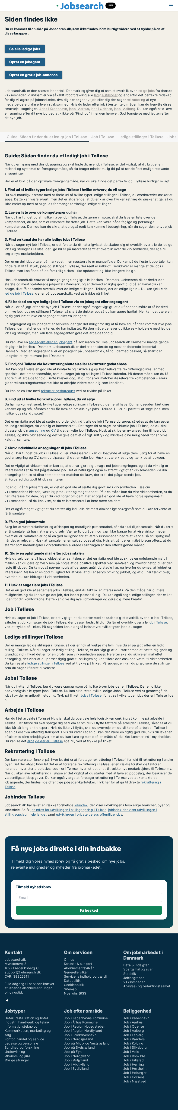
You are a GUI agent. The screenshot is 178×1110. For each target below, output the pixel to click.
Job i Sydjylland (76, 1068)
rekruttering (136, 100)
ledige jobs (146, 91)
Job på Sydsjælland (79, 1047)
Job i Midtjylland (76, 1064)
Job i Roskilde (134, 1056)
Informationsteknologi (21, 1026)
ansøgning (37, 430)
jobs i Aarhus (79, 109)
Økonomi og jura (17, 1056)
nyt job (91, 100)
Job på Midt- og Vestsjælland (87, 1043)
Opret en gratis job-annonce (33, 75)
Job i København (136, 1018)
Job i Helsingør (134, 1073)
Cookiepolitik (74, 985)
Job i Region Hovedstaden (84, 1026)
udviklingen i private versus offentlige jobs (89, 814)
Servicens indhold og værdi (85, 976)
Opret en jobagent (24, 62)
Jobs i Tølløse (91, 695)
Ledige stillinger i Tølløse (140, 137)
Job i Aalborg (133, 1030)
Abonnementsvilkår (79, 968)
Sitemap (70, 989)
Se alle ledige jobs (24, 49)
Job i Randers (134, 1039)
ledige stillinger (106, 95)
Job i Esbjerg (133, 1035)
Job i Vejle (131, 1052)
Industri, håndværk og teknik (27, 1022)
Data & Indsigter (136, 965)
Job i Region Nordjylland (83, 1030)
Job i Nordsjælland (78, 1039)
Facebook (7, 1001)
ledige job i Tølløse (19, 293)
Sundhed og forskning (22, 1047)
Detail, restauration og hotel (26, 1018)
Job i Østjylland (76, 1060)
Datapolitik (72, 980)
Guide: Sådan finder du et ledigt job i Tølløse (47, 137)
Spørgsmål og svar (138, 969)
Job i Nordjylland (77, 1056)
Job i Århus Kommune (81, 1022)
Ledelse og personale (21, 1043)
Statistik (129, 974)
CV (53, 430)
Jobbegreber (133, 978)
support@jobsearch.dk (23, 972)
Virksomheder (134, 982)
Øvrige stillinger (17, 1060)
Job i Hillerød (133, 1060)
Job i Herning (133, 1064)
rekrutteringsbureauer (58, 391)
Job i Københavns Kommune (86, 1018)
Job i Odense (133, 1026)
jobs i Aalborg (124, 109)
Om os (69, 959)
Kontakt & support (78, 964)
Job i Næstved (134, 1081)
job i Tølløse (158, 622)
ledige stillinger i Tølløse (45, 663)
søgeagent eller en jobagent (50, 342)
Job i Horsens (134, 1077)
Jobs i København (53, 109)
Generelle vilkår (76, 972)
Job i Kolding (133, 1043)
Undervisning (15, 1052)
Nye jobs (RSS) (76, 993)
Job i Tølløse (102, 137)
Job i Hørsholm (134, 1068)
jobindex (81, 805)
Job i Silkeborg (135, 1047)
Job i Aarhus (133, 1022)
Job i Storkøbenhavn (80, 1035)
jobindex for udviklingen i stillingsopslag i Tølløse (68, 810)
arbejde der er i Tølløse (45, 741)
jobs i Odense (101, 109)
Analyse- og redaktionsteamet (146, 986)
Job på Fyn (73, 1052)
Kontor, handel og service (24, 1039)
